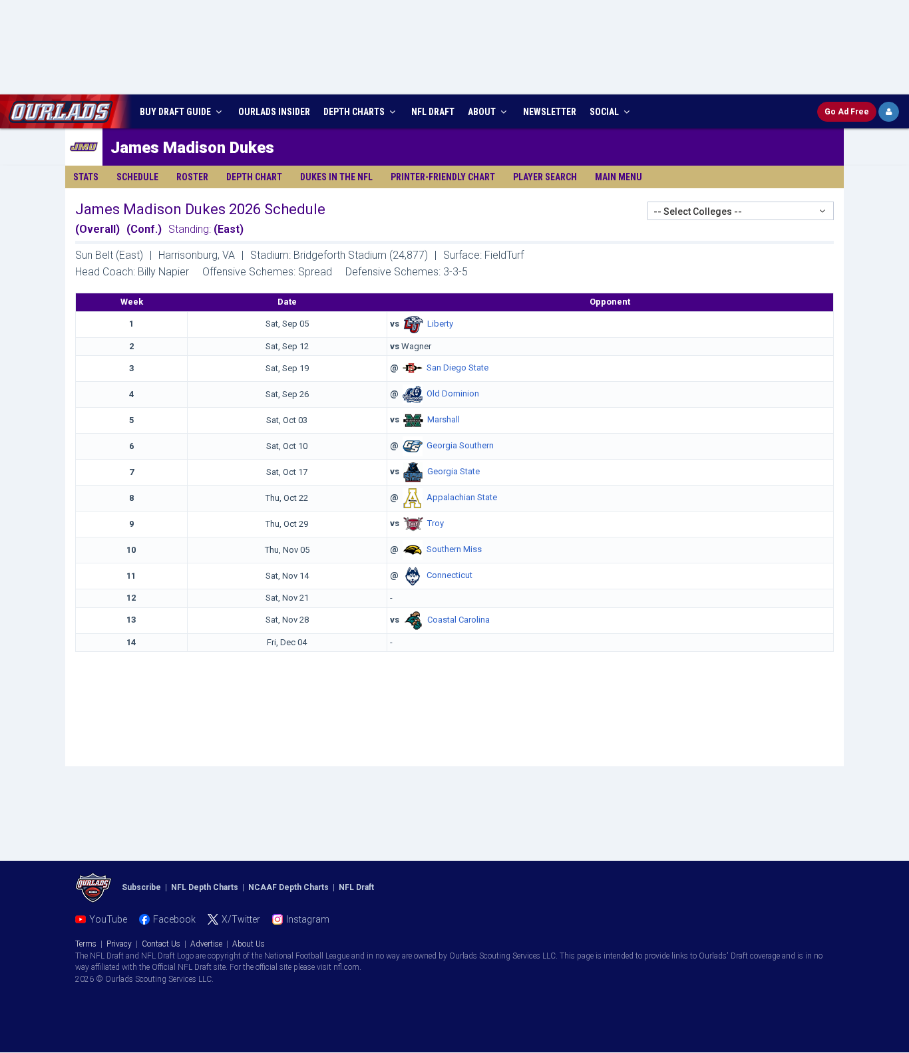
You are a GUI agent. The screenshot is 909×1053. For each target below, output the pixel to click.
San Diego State (457, 368)
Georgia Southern (460, 446)
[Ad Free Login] (888, 112)
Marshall (443, 420)
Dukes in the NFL (336, 177)
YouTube (108, 919)
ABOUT (483, 111)
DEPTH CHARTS (355, 111)
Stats (85, 177)
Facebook (174, 919)
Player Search (545, 177)
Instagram (307, 919)
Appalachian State (462, 498)
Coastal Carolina (458, 620)
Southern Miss (454, 550)
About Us (248, 944)
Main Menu (618, 177)
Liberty (440, 324)
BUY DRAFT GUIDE (176, 111)
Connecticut (449, 576)
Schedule (137, 177)
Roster (192, 177)
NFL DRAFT (432, 111)
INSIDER (274, 111)
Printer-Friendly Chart (443, 177)
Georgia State (453, 472)
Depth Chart (254, 177)
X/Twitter (241, 919)
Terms (85, 944)
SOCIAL (605, 111)
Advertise (206, 944)
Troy (435, 524)
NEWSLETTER (549, 111)
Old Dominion (453, 394)
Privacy (119, 944)
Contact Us (161, 944)
